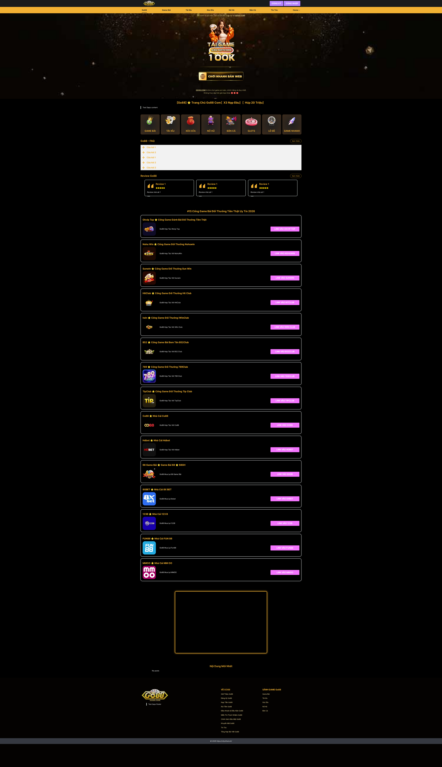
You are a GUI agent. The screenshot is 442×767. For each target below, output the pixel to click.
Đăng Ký (276, 3)
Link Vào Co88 (285, 425)
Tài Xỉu (189, 10)
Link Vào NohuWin (285, 253)
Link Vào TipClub (285, 400)
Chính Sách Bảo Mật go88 (231, 719)
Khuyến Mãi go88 (227, 723)
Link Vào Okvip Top (284, 229)
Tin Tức (274, 10)
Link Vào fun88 (284, 548)
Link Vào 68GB (285, 474)
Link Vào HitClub (285, 302)
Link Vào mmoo (285, 572)
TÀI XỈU (170, 131)
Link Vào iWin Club (285, 327)
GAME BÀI (150, 131)
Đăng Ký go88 (226, 698)
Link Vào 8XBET (285, 498)
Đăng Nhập (292, 3)
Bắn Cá (253, 10)
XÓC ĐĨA (191, 131)
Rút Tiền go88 (226, 707)
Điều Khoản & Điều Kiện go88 (232, 711)
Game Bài (166, 10)
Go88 (144, 10)
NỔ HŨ (211, 131)
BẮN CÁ (231, 131)
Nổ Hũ (231, 10)
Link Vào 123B (285, 523)
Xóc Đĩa (210, 10)
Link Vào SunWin (285, 278)
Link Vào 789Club (285, 376)
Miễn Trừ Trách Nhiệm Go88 (231, 715)
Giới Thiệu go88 (227, 694)
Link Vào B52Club (285, 351)
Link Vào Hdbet (284, 449)
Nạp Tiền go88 (227, 702)
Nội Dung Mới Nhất (221, 666)
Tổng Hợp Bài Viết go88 (230, 732)
